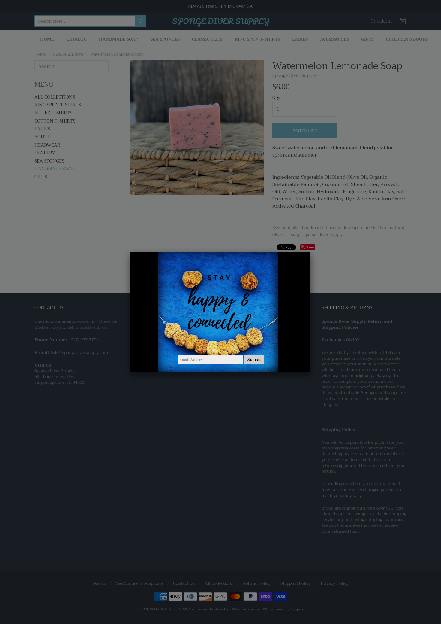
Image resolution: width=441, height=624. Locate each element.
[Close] (310, 251)
